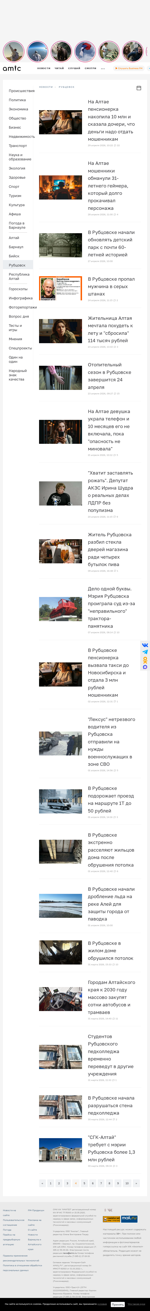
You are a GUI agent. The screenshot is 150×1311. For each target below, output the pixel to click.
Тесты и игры (15, 327)
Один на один (16, 359)
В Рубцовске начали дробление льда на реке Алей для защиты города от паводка (111, 904)
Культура (17, 205)
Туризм (15, 195)
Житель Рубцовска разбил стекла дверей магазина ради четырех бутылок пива (110, 549)
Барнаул (16, 247)
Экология (17, 168)
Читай (59, 68)
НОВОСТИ (46, 87)
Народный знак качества (18, 374)
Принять (118, 1304)
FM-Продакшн (36, 1210)
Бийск (14, 256)
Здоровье (17, 177)
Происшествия (21, 91)
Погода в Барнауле (17, 225)
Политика (17, 100)
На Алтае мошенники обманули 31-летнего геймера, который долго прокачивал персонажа (108, 185)
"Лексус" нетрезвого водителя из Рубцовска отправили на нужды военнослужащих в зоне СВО (111, 741)
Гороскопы (18, 289)
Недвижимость (21, 136)
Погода (7, 1229)
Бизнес (15, 127)
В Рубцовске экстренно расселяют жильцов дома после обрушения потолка (111, 850)
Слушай (74, 68)
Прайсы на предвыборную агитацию (11, 1239)
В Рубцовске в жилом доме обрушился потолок (110, 950)
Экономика (18, 109)
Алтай (14, 238)
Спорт (14, 186)
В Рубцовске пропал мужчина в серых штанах (111, 286)
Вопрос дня (19, 316)
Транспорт (18, 145)
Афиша (15, 214)
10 (127, 1183)
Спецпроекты (20, 348)
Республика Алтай (19, 276)
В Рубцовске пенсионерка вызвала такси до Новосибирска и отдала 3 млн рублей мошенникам (108, 672)
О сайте (32, 1229)
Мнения (15, 339)
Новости (43, 68)
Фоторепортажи (21, 307)
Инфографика (21, 298)
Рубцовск (17, 265)
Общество (17, 118)
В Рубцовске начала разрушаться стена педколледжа (111, 1105)
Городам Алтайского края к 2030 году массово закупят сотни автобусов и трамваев (111, 997)
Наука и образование (20, 157)
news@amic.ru (70, 1253)
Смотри (90, 68)
